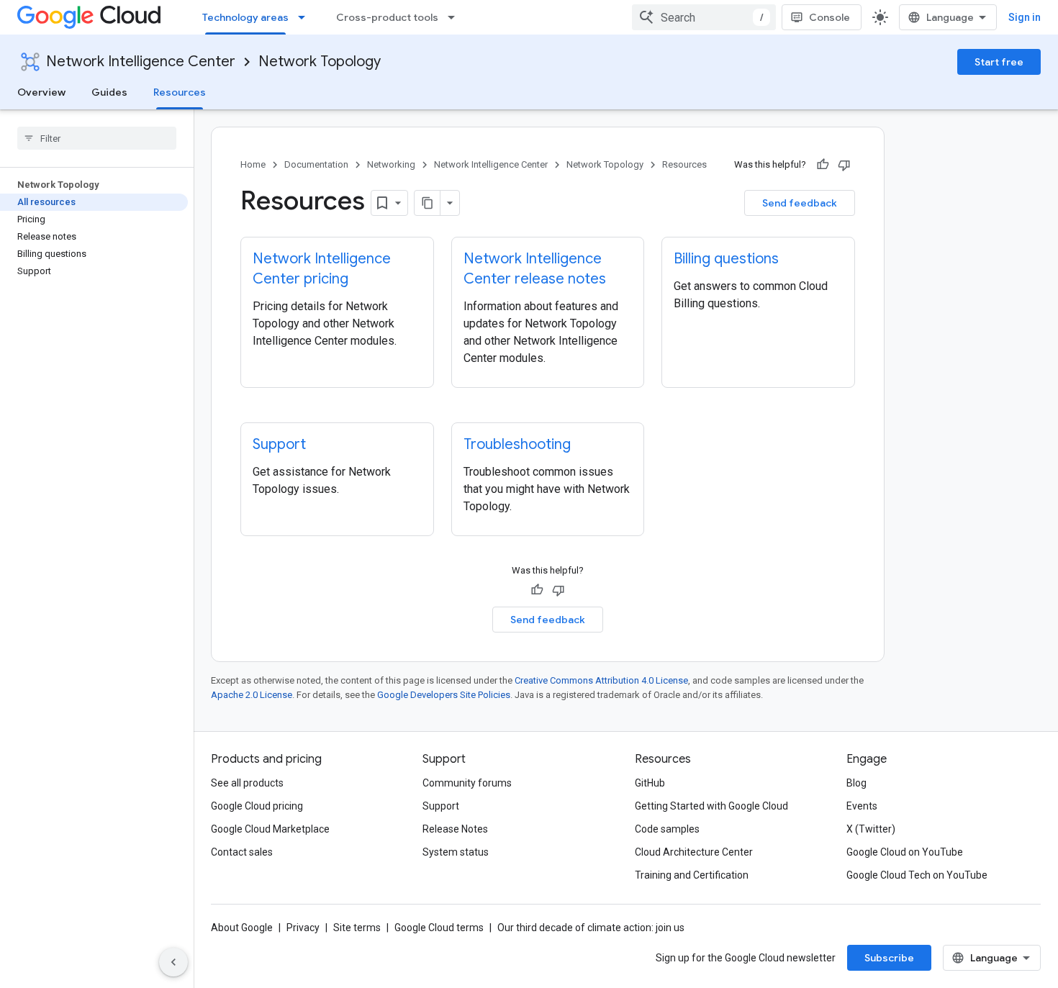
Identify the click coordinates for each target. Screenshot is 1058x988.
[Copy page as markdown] (427, 203)
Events (861, 806)
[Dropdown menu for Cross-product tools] (455, 17)
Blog (856, 783)
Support (440, 806)
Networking (391, 164)
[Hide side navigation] (173, 962)
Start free (999, 61)
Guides (109, 92)
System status (455, 852)
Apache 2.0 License (251, 694)
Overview (41, 92)
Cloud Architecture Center (694, 852)
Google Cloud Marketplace (270, 829)
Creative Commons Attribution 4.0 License (601, 680)
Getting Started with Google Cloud (711, 806)
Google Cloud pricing (257, 806)
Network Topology (319, 62)
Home (253, 164)
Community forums (467, 783)
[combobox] (704, 17)
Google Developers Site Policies (443, 694)
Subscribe (889, 957)
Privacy (303, 927)
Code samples (667, 829)
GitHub (650, 783)
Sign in (1024, 17)
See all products (247, 783)
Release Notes (455, 829)
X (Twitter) (870, 829)
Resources (179, 92)
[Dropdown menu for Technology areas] (306, 17)
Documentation (316, 164)
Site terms (357, 927)
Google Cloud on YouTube (904, 852)
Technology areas (245, 17)
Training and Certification (692, 875)
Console (829, 17)
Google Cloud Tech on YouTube (916, 875)
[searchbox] (96, 138)
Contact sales (242, 852)
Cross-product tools (387, 17)
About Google (242, 927)
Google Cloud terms (439, 927)
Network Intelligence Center (140, 62)
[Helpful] (822, 165)
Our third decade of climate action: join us (590, 927)
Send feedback (799, 202)
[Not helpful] (844, 165)
